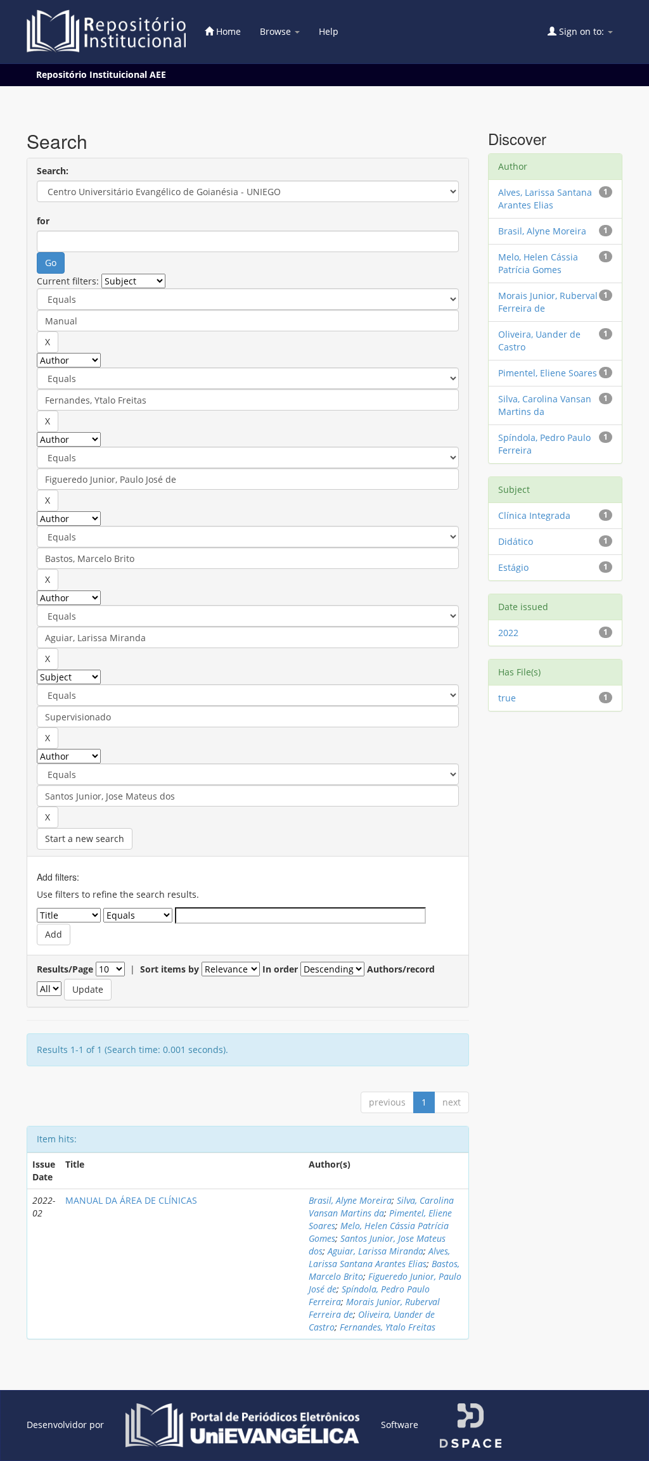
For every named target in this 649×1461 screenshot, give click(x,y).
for (43, 221)
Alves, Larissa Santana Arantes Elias (379, 1257)
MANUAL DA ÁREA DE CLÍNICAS (131, 1200)
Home (227, 31)
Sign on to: (581, 31)
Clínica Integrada (534, 515)
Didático (515, 541)
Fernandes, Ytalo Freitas (387, 1327)
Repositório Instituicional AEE (101, 74)
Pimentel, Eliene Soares (547, 373)
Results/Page (65, 969)
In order (280, 969)
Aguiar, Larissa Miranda (375, 1251)
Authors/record (401, 969)
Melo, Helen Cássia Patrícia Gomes (538, 263)
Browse (276, 31)
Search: (52, 171)
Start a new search (84, 839)
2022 (508, 633)
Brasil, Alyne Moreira (350, 1200)
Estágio (513, 567)
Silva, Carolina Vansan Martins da (381, 1206)
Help (328, 31)
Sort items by (169, 969)
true (507, 698)
